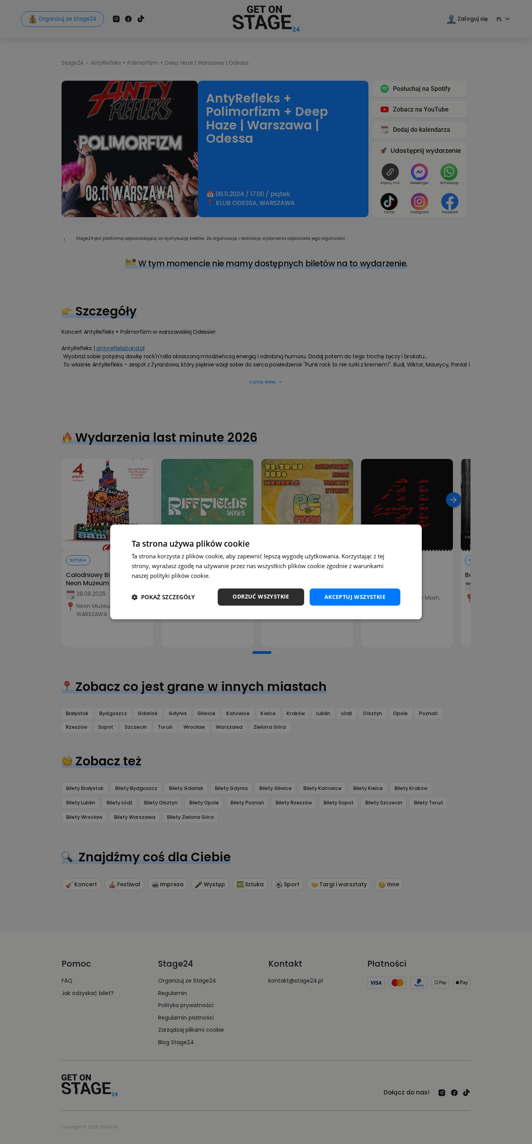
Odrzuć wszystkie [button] (261, 596)
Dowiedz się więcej (236, 575)
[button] (163, 596)
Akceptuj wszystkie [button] (355, 596)
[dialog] (266, 571)
